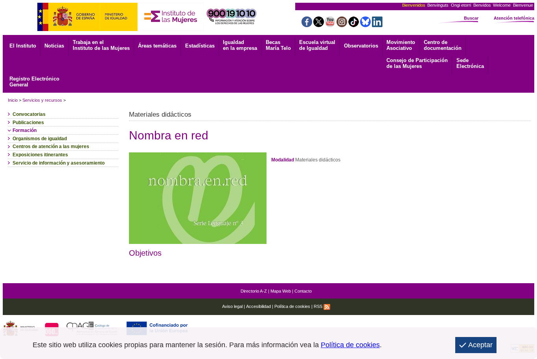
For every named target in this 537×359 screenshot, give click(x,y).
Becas (278, 45)
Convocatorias (29, 114)
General (34, 82)
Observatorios (361, 46)
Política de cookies (292, 306)
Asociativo (400, 45)
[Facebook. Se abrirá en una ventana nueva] (307, 25)
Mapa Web (280, 291)
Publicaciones (28, 122)
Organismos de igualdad (40, 138)
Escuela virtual (317, 45)
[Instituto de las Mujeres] (171, 29)
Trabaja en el (101, 45)
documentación (443, 45)
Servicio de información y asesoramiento (59, 163)
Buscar (471, 18)
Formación (25, 130)
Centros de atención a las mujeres (51, 146)
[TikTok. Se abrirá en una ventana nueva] (353, 25)
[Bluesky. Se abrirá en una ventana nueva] (365, 25)
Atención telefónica (514, 18)
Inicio (13, 100)
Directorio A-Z (254, 291)
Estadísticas (200, 46)
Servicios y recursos (42, 100)
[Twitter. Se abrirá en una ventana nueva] (318, 25)
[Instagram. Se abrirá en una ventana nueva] (342, 25)
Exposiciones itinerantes (40, 155)
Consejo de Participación (417, 63)
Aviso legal (232, 306)
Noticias (54, 46)
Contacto (303, 291)
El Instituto (22, 46)
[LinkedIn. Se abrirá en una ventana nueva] (377, 25)
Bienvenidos (413, 5)
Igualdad (240, 45)
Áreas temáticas (157, 46)
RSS (319, 306)
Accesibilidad (258, 306)
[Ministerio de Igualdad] (87, 29)
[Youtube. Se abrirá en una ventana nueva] (330, 25)
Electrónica (470, 63)
